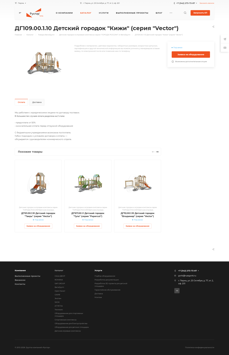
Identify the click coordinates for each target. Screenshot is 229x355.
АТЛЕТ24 (59, 306)
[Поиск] (185, 13)
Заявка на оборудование (191, 54)
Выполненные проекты (27, 276)
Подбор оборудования (105, 276)
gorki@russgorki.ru (187, 275)
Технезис (59, 309)
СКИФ (57, 295)
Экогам (58, 298)
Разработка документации (107, 280)
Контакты (20, 284)
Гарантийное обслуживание (107, 290)
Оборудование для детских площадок (72, 327)
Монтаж (98, 297)
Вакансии (20, 280)
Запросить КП (200, 13)
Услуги (98, 270)
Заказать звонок (206, 3)
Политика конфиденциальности (199, 347)
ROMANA (59, 280)
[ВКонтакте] (177, 290)
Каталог (59, 270)
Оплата (21, 102)
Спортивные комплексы (65, 320)
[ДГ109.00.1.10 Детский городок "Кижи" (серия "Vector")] (44, 63)
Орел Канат (60, 291)
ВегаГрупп (59, 287)
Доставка (36, 102)
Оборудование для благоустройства (71, 323)
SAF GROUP (60, 283)
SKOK (57, 302)
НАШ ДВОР (60, 276)
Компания (20, 270)
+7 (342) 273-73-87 (185, 3)
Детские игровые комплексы (68, 331)
